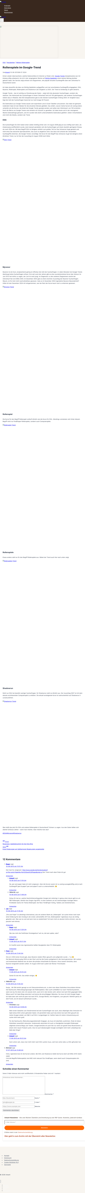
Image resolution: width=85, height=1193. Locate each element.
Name (37, 1098)
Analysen (7, 5)
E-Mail (37, 1102)
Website (37, 1106)
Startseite (7, 1165)
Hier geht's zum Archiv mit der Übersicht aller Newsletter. (30, 1136)
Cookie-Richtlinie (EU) (11, 1162)
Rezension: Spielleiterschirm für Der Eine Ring (18, 843)
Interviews (7, 8)
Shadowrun (17, 833)
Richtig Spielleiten (51, 78)
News (6, 10)
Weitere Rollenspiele (23, 62)
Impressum (7, 1158)
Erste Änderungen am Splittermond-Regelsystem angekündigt (23, 848)
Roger (8, 864)
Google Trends (60, 76)
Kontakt (6, 1155)
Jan (7, 909)
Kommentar (49, 1094)
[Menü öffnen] (2, 20)
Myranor (9, 833)
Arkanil (7, 72)
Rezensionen (8, 12)
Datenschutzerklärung (25, 1132)
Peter (8, 951)
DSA (4, 62)
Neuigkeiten (11, 62)
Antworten (9, 876)
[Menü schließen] (0, 1181)
